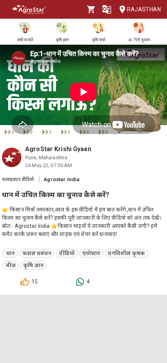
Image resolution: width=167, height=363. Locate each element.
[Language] (107, 9)
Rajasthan (144, 9)
